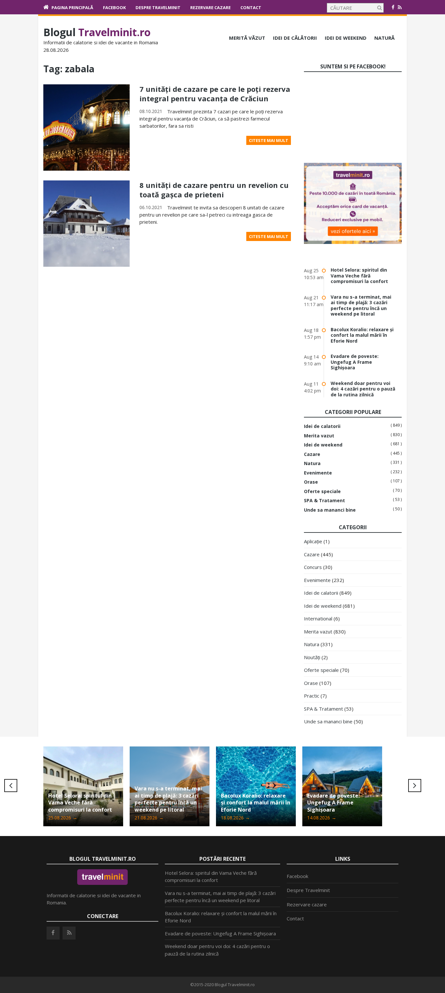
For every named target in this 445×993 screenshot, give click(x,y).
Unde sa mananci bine (330, 510)
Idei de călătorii (295, 38)
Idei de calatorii (322, 426)
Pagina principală (72, 7)
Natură (384, 38)
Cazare (312, 454)
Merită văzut (247, 38)
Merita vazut (319, 436)
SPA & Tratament (324, 501)
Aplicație (313, 541)
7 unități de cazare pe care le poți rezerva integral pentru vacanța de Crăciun (214, 93)
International (318, 618)
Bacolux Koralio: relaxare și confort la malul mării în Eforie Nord (362, 335)
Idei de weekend (345, 38)
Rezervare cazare (210, 7)
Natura (312, 463)
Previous (10, 785)
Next (414, 785)
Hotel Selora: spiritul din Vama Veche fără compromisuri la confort (359, 275)
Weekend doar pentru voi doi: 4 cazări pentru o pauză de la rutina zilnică (363, 389)
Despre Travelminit (158, 7)
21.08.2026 (149, 818)
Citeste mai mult (268, 140)
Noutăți (312, 657)
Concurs (313, 567)
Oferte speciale (322, 491)
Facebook (114, 7)
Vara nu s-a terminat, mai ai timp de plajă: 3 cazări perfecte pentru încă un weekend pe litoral (361, 305)
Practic (311, 695)
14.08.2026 (321, 818)
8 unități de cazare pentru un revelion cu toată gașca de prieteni (214, 189)
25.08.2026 (62, 818)
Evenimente (318, 473)
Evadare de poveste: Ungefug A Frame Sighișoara (355, 362)
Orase (311, 482)
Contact (250, 7)
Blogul (97, 32)
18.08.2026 (235, 818)
